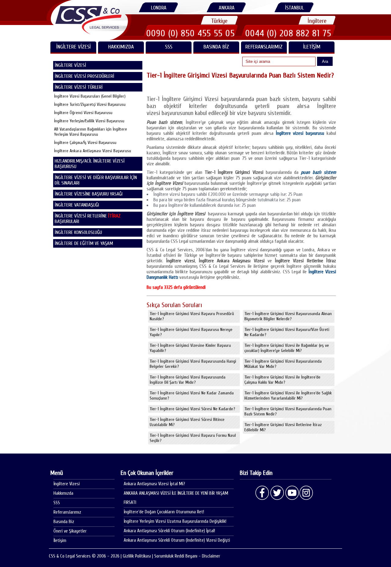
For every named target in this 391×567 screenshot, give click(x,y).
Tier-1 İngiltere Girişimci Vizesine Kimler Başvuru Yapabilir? (190, 348)
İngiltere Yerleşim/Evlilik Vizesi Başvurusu (89, 121)
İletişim (311, 47)
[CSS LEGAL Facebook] (262, 493)
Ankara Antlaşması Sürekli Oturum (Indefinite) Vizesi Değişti (177, 540)
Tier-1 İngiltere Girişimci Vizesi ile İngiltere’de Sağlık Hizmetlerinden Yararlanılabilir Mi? (288, 395)
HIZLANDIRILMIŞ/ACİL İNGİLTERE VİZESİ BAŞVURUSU (90, 163)
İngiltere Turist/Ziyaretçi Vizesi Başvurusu (90, 104)
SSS (168, 47)
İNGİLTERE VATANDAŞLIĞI (77, 205)
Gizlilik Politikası (137, 556)
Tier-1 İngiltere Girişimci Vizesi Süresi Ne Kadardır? (192, 408)
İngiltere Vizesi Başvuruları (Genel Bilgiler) (90, 96)
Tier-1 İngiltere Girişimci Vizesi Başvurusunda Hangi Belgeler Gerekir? (193, 364)
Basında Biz (216, 47)
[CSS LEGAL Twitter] (277, 493)
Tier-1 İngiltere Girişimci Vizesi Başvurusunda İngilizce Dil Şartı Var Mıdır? (187, 380)
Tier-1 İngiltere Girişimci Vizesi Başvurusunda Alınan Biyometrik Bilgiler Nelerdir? (288, 316)
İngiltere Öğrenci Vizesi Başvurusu (83, 112)
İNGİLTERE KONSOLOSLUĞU (78, 232)
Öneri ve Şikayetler (70, 531)
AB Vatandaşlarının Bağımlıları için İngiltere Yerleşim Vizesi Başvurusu (90, 132)
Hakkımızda (121, 47)
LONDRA (158, 8)
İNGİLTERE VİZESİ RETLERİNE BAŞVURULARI (88, 218)
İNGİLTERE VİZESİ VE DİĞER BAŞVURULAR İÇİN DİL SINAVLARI (96, 180)
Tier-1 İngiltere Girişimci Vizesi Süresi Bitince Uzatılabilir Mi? (187, 422)
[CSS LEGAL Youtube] (291, 493)
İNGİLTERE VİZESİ (73, 47)
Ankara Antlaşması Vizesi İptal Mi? (154, 483)
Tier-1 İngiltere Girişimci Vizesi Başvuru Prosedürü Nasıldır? (192, 316)
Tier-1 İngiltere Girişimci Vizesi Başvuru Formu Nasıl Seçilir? (193, 438)
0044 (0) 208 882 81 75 (288, 33)
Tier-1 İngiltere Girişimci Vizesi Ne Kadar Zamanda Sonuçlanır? (192, 395)
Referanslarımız (264, 47)
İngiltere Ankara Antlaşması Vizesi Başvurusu (92, 150)
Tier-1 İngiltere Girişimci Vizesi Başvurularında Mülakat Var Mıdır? (283, 364)
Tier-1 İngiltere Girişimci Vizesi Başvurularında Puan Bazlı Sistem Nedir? (287, 411)
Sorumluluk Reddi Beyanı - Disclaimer (187, 556)
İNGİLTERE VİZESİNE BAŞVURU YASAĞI (88, 194)
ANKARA (227, 8)
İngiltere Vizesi (66, 483)
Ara (325, 61)
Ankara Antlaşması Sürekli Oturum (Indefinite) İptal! (169, 530)
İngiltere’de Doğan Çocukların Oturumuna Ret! (164, 512)
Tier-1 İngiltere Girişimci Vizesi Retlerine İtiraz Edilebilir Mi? (283, 427)
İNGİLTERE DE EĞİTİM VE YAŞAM (84, 243)
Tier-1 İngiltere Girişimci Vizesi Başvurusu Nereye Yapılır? (191, 332)
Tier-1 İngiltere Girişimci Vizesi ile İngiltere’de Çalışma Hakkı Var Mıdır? (282, 380)
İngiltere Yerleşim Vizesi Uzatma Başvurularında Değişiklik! (175, 521)
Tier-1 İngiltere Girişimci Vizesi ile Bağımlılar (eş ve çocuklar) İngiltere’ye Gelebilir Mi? (286, 348)
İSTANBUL (294, 8)
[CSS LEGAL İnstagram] (306, 493)
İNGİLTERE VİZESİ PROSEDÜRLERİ (84, 76)
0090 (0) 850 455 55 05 (190, 33)
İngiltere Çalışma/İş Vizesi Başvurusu (85, 142)
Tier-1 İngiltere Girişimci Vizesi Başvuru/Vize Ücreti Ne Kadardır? (286, 332)
